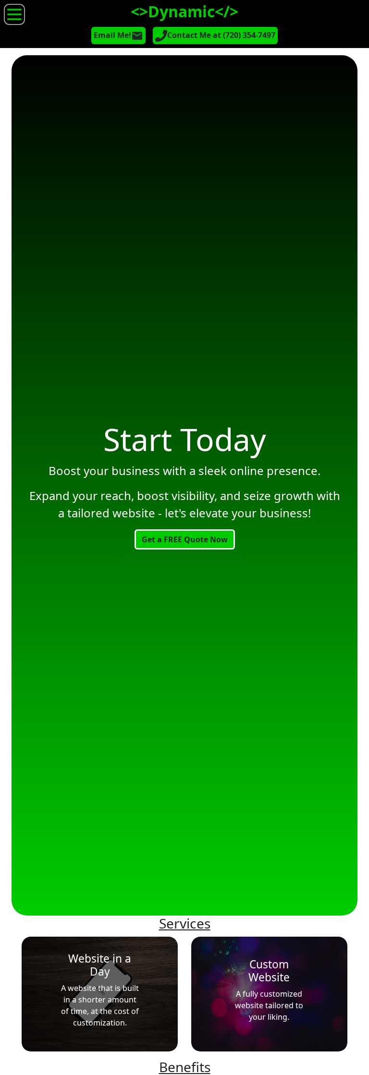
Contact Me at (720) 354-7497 (221, 35)
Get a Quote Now (185, 539)
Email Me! (112, 35)
